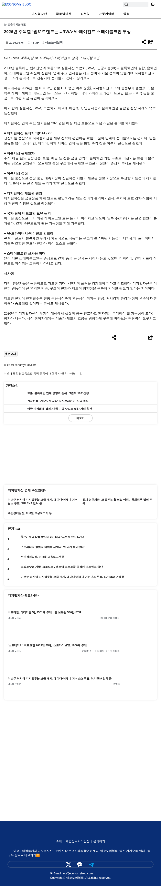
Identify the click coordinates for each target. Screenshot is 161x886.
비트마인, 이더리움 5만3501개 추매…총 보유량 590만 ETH (44, 612)
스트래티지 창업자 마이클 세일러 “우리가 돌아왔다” (53, 546)
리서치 (85, 13)
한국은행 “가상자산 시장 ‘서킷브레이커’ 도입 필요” (58, 401)
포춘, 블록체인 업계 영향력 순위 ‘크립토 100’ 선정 (58, 393)
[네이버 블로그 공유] (136, 337)
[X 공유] (121, 337)
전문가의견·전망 (17, 24)
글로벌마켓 (64, 13)
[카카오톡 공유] (143, 337)
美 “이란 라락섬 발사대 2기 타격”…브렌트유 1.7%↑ (52, 536)
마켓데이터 (106, 13)
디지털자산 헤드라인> (23, 595)
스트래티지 (114, 651)
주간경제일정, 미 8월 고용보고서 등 (30, 513)
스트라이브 (98, 651)
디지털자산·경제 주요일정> (27, 490)
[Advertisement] (80, 453)
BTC (86, 651)
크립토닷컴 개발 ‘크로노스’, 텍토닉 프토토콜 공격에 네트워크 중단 (62, 566)
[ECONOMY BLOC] (16, 4)
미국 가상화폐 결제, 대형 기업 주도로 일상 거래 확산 (59, 408)
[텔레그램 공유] (128, 337)
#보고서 (10, 354)
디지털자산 (39, 13)
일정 (126, 13)
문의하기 (99, 841)
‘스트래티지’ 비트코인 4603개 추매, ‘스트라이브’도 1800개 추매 (47, 645)
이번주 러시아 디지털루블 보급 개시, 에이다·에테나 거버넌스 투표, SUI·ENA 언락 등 (73, 576)
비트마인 (115, 618)
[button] (80, 418)
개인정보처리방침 (77, 841)
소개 (59, 841)
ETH (104, 618)
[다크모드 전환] (152, 4)
